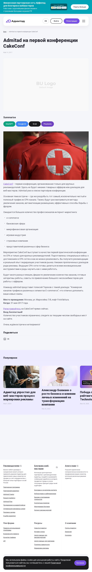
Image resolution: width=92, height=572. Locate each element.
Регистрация (71, 21)
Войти (56, 21)
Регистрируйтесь (12, 308)
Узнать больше (79, 7)
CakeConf (8, 184)
